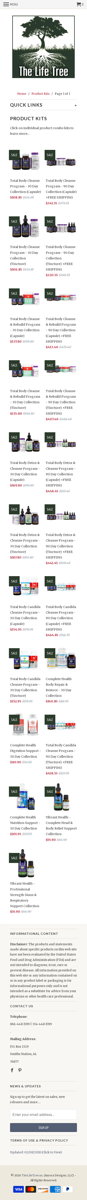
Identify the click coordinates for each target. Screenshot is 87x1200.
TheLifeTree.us (32, 1175)
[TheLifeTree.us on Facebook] (12, 1070)
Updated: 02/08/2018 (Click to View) (36, 1152)
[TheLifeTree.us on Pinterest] (20, 1070)
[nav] (10, 4)
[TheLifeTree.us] (43, 47)
